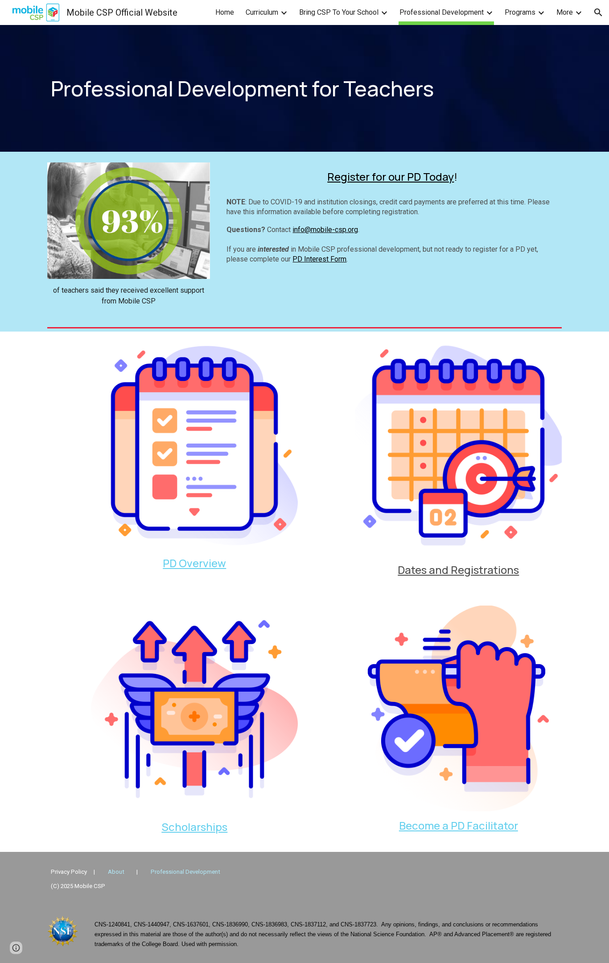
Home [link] (224, 12)
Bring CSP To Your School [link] (339, 12)
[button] (598, 12)
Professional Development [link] (441, 12)
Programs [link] (520, 12)
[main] (304, 89)
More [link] (564, 12)
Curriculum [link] (262, 12)
